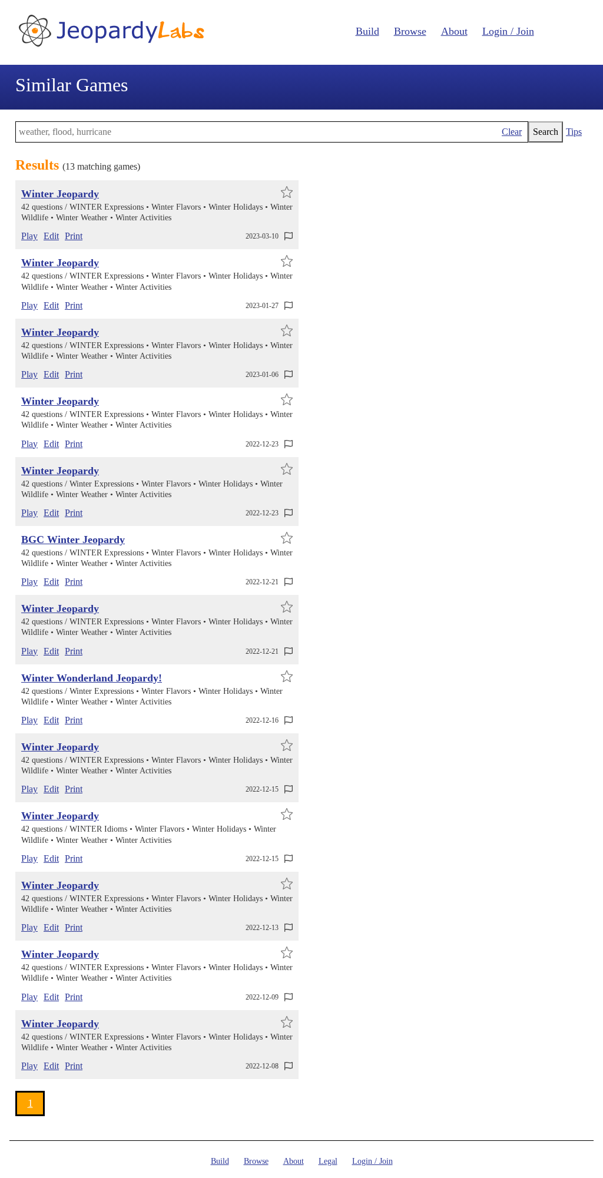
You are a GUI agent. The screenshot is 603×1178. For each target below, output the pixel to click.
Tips (574, 132)
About (454, 31)
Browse (410, 31)
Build (367, 31)
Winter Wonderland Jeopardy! (91, 678)
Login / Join (508, 31)
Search (545, 132)
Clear (512, 132)
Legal (328, 1161)
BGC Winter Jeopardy (73, 539)
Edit (51, 236)
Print (73, 236)
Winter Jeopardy (60, 194)
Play (29, 236)
